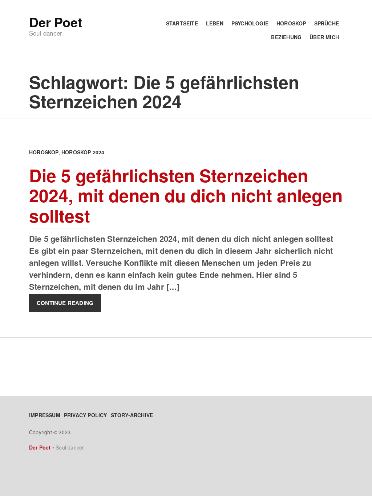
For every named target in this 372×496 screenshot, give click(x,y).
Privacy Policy (85, 415)
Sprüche (326, 23)
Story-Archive (132, 415)
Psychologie (249, 23)
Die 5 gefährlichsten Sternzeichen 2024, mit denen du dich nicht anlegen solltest (186, 195)
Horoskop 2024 (83, 152)
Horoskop (291, 23)
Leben (214, 23)
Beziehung (286, 37)
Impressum (44, 415)
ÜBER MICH (324, 37)
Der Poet (55, 22)
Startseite (182, 23)
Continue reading (65, 303)
